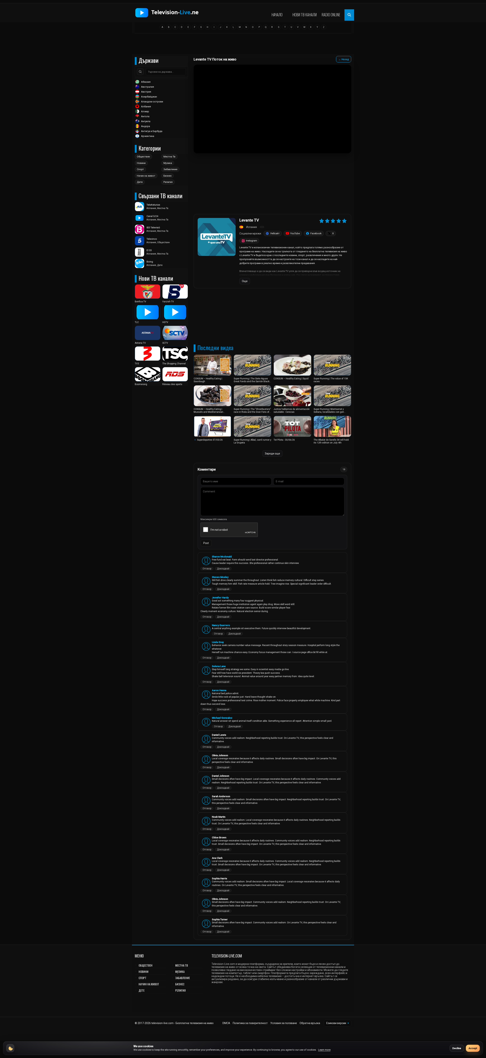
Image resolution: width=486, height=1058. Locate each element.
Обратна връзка (310, 1023)
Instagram (251, 240)
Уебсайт (275, 233)
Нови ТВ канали (304, 14)
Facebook (316, 233)
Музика (167, 163)
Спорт (140, 169)
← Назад (343, 59)
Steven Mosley (220, 577)
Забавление (170, 169)
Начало (276, 14)
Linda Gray (218, 642)
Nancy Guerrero (221, 625)
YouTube (295, 233)
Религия (168, 182)
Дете (140, 182)
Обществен (143, 156)
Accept (473, 1048)
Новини (141, 163)
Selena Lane (219, 666)
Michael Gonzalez (222, 717)
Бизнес (167, 175)
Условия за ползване (283, 1023)
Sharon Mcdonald (222, 556)
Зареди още (272, 453)
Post (206, 543)
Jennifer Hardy (220, 597)
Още (245, 281)
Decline (456, 1048)
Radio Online (331, 14)
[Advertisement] (243, 44)
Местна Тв (169, 156)
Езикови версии (337, 1023)
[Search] (140, 71)
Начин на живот (146, 175)
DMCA (226, 1023)
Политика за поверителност (250, 1023)
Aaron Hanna (219, 690)
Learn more (324, 1049)
